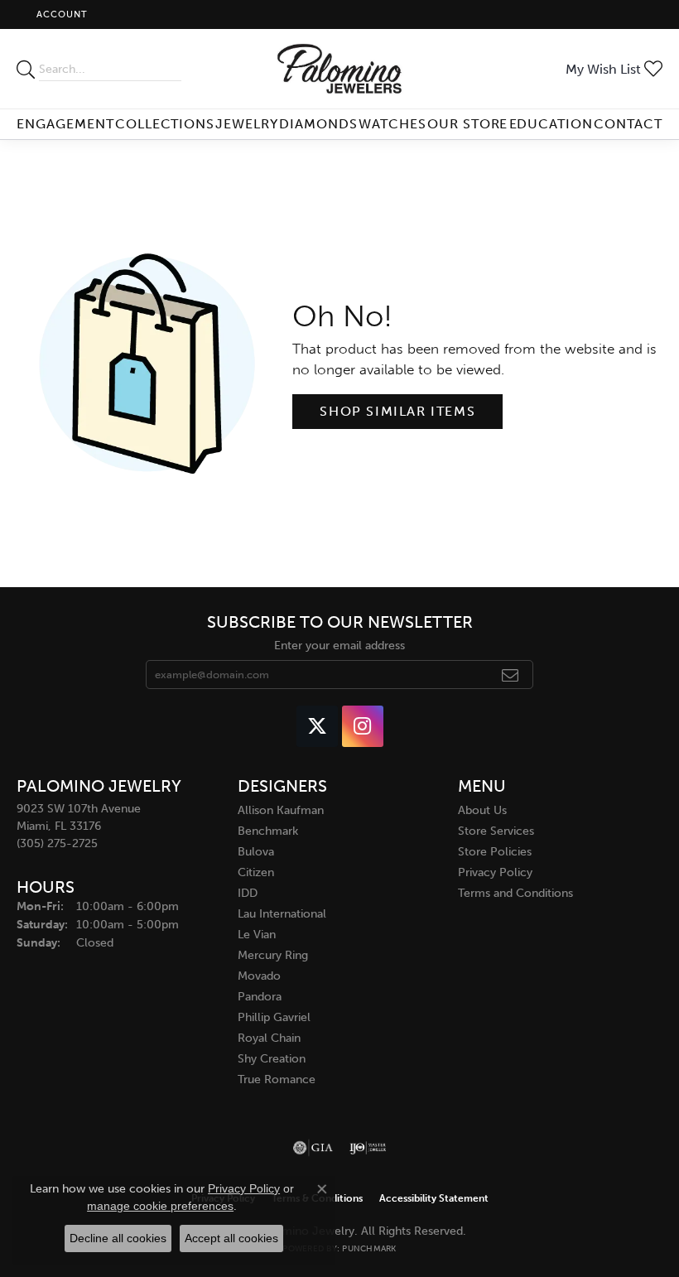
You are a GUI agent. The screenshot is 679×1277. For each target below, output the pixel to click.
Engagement (65, 124)
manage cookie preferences (160, 1205)
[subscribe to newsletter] (510, 675)
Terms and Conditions (515, 893)
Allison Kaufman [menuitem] (281, 810)
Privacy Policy (495, 872)
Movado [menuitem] (259, 976)
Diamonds (318, 124)
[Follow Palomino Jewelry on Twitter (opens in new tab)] (317, 726)
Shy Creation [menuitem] (272, 1059)
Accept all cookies (231, 1238)
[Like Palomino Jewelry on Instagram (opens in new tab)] (362, 726)
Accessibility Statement (434, 1198)
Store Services (496, 831)
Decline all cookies (118, 1238)
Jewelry (246, 124)
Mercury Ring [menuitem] (273, 955)
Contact (628, 124)
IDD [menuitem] (248, 893)
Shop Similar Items (397, 411)
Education (551, 124)
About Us (482, 810)
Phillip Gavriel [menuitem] (274, 1017)
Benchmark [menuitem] (268, 831)
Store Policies (495, 852)
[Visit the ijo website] (368, 1147)
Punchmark (369, 1249)
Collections (165, 124)
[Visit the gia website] (313, 1147)
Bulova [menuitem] (256, 852)
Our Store (467, 124)
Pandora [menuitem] (260, 997)
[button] (60, 14)
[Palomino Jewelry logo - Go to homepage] (339, 68)
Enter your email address (339, 645)
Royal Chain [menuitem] (269, 1038)
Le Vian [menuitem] (257, 935)
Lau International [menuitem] (282, 914)
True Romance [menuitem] (276, 1079)
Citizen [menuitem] (256, 872)
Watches (392, 124)
